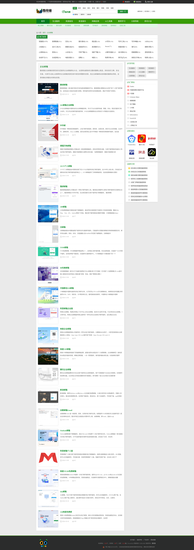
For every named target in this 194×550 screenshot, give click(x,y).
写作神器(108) (136, 41)
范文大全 (77, 25)
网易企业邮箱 (65, 329)
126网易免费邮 (66, 512)
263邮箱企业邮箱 (67, 105)
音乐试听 (59, 25)
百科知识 (113, 25)
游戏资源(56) (149, 52)
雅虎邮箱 (63, 186)
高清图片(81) (96, 47)
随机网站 (138, 2)
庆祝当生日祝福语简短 (138, 172)
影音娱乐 (82, 21)
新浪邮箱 (63, 390)
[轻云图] (152, 152)
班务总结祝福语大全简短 (139, 196)
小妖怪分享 (133, 122)
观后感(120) (96, 41)
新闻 (84, 8)
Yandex (132, 86)
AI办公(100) (149, 41)
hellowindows (134, 115)
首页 (43, 21)
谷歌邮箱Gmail (66, 410)
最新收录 (140, 11)
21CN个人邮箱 (66, 166)
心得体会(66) (43, 52)
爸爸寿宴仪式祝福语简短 (139, 189)
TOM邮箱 (64, 248)
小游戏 (153, 11)
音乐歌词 (146, 11)
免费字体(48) (109, 57)
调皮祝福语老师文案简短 (139, 200)
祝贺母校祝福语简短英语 (139, 186)
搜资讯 (82, 14)
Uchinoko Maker (134, 97)
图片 (98, 8)
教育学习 (121, 21)
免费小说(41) (149, 57)
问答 (107, 8)
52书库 (132, 107)
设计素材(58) (122, 52)
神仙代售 (132, 111)
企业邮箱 (50, 32)
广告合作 (146, 540)
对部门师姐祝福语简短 (138, 182)
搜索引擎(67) (149, 47)
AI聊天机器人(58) (109, 52)
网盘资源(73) (122, 47)
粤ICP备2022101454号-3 (111, 547)
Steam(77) (108, 46)
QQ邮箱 (63, 492)
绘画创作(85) (83, 47)
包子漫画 (132, 104)
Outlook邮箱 (65, 431)
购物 (102, 8)
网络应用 (95, 21)
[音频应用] (131, 152)
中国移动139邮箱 (67, 288)
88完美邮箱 (64, 268)
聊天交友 (50, 25)
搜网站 (76, 14)
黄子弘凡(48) (122, 57)
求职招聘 (86, 25)
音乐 (88, 8)
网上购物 (41, 25)
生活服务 (56, 21)
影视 (93, 8)
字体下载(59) (83, 52)
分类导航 (135, 21)
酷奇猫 (154, 543)
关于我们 (132, 540)
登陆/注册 (150, 2)
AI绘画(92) (42, 47)
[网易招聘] (141, 152)
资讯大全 (148, 21)
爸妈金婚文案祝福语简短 (139, 175)
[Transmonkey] (131, 138)
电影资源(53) (69, 57)
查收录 (89, 14)
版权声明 (139, 540)
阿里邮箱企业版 (66, 309)
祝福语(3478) (43, 41)
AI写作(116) (109, 41)
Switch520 (133, 118)
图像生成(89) (69, 47)
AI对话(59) (69, 52)
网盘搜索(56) (136, 52)
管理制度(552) (56, 41)
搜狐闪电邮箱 (65, 146)
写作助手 (95, 25)
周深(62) (55, 52)
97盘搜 (132, 93)
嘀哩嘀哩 (132, 100)
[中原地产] (152, 138)
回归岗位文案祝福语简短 (139, 168)
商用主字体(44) (136, 57)
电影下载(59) (96, 52)
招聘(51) (81, 57)
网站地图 (153, 540)
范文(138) (68, 41)
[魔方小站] (141, 138)
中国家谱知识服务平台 (137, 90)
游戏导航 (104, 25)
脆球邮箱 (63, 85)
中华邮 (63, 125)
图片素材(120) (83, 41)
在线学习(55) (43, 57)
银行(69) (134, 47)
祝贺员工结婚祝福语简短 (139, 179)
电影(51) (95, 57)
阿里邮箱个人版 (66, 451)
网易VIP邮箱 (65, 349)
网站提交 (127, 2)
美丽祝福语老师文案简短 (139, 193)
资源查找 (69, 21)
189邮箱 (63, 207)
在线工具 (122, 25)
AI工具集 (108, 21)
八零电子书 (133, 125)
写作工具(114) (122, 41)
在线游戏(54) (56, 57)
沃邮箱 (63, 227)
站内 (74, 8)
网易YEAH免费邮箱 (68, 471)
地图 (112, 8)
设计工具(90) (56, 47)
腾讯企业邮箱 (65, 370)
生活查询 (68, 25)
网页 (79, 8)
